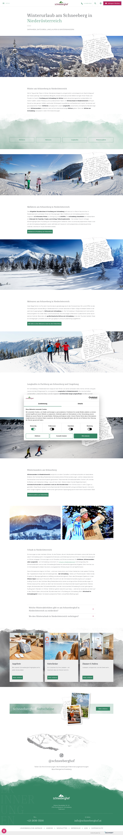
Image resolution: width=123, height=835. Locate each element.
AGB (86, 828)
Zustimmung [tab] (42, 404)
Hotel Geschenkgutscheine (61, 657)
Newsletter (62, 828)
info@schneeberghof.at (87, 820)
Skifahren (22, 139)
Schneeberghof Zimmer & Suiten (96, 657)
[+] (87, 523)
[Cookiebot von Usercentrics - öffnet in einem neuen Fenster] (90, 398)
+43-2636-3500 (88, 3)
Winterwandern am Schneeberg (38, 494)
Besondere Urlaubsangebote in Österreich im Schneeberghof (26, 657)
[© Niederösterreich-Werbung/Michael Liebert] (35, 523)
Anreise (49, 828)
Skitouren (48, 139)
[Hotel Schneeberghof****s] (61, 3)
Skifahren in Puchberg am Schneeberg (40, 231)
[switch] (52, 429)
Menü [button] (7, 3)
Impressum (75, 828)
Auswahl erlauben (61, 436)
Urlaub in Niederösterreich (67, 562)
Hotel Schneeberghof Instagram (61, 751)
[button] (95, 3)
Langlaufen (74, 139)
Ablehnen (37, 436)
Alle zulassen (85, 436)
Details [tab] (80, 404)
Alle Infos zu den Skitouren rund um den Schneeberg (44, 323)
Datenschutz (97, 828)
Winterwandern (101, 139)
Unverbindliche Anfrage (31, 828)
